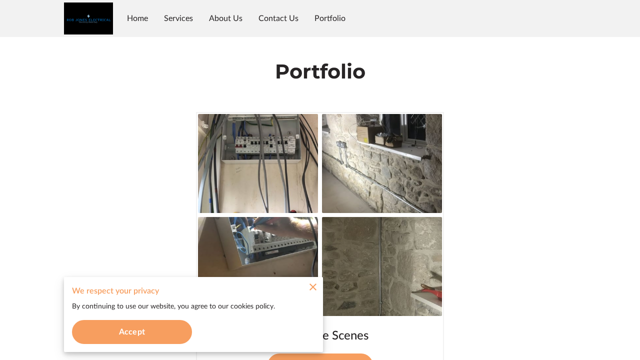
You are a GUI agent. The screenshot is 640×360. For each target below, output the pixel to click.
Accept (132, 332)
